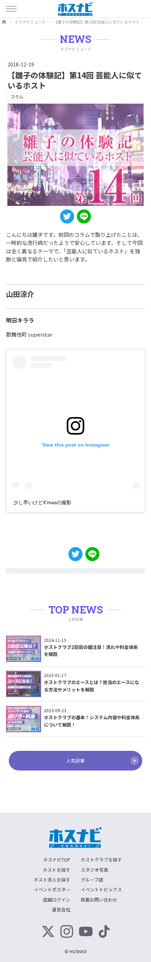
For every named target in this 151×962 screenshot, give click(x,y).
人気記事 (75, 760)
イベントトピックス (101, 889)
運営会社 (61, 909)
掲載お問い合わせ (99, 899)
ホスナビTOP (56, 859)
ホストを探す (56, 869)
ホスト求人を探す (52, 879)
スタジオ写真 (94, 869)
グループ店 (92, 879)
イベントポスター (52, 889)
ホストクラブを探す (101, 859)
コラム (17, 96)
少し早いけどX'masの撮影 (42, 502)
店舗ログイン (56, 899)
